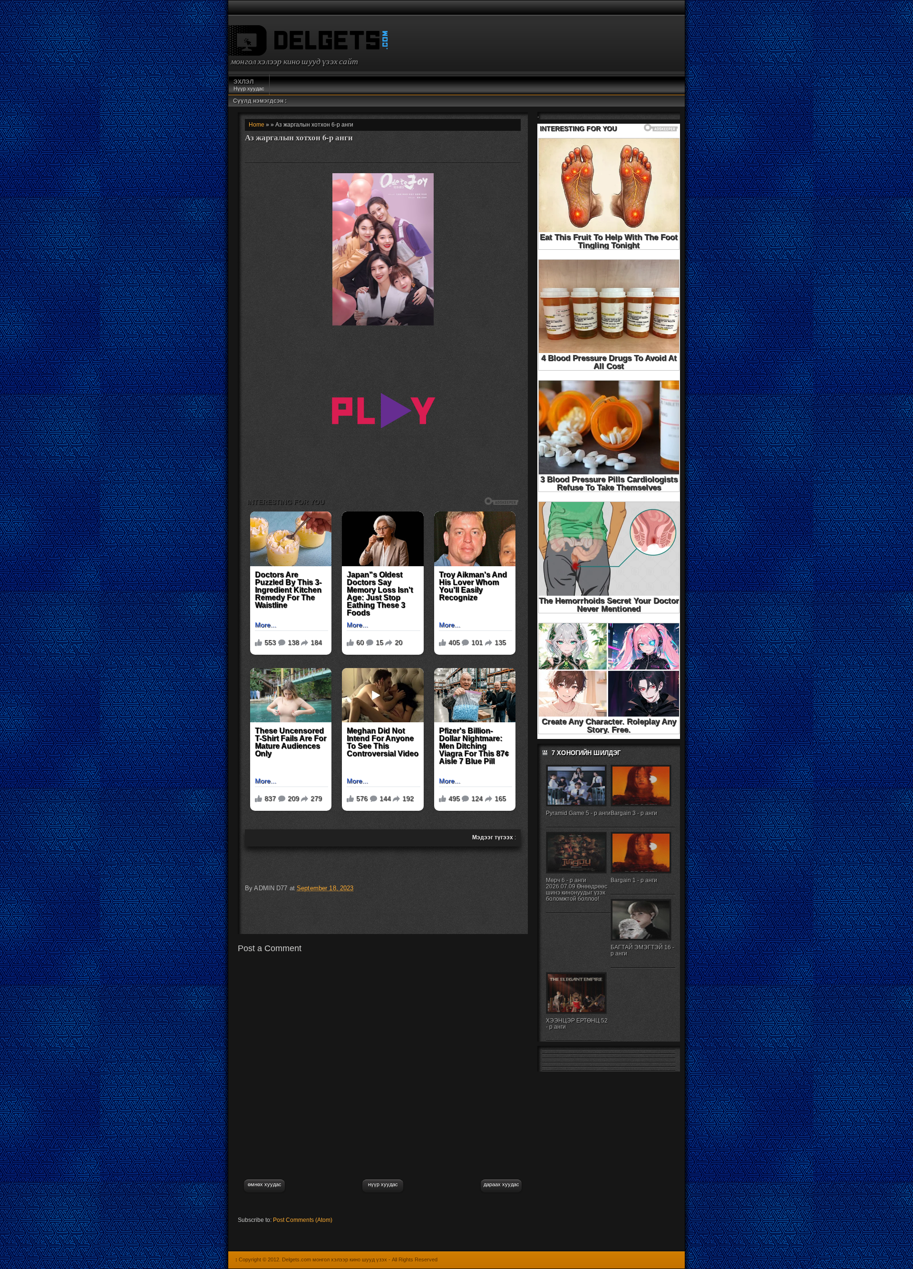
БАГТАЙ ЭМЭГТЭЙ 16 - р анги (642, 950)
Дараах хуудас (501, 1184)
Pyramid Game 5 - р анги (578, 813)
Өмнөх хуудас (265, 1184)
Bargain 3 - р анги (634, 813)
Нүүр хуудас (248, 85)
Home (256, 124)
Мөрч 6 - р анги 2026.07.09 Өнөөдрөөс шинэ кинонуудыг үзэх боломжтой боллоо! (576, 889)
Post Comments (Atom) (302, 1220)
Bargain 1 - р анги (634, 880)
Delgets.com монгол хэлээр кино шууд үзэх (334, 1259)
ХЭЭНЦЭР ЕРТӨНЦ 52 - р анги (577, 1023)
